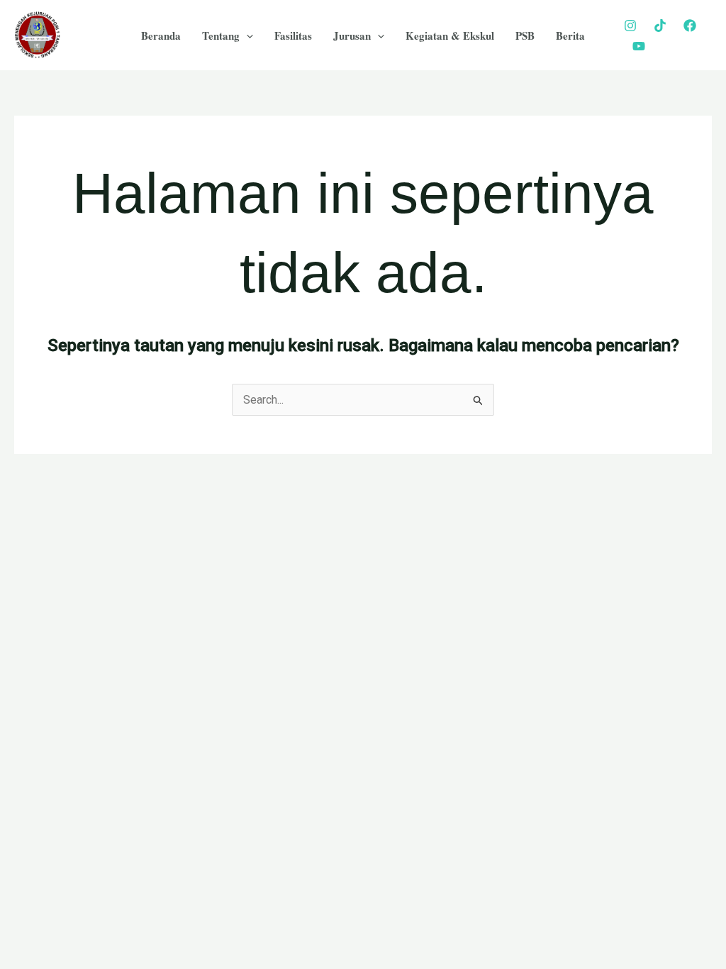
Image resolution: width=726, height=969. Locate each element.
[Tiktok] (660, 25)
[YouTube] (638, 46)
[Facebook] (689, 25)
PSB (525, 35)
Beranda (161, 35)
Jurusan (352, 35)
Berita (570, 35)
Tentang (221, 35)
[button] (246, 35)
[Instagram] (630, 25)
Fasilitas (293, 35)
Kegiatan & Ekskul (450, 35)
